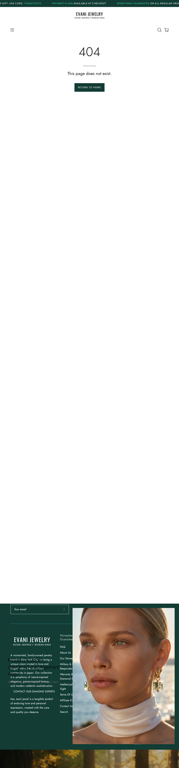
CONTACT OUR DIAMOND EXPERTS (34, 691)
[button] (159, 29)
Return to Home (89, 87)
